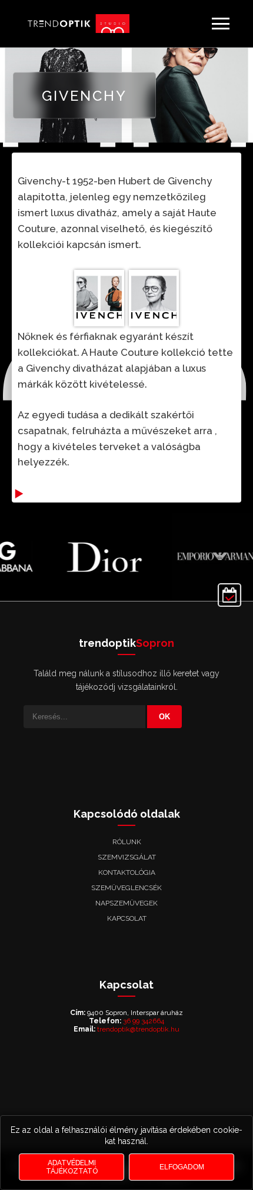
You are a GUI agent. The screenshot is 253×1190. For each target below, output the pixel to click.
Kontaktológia (126, 872)
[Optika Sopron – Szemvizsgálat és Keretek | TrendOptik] (76, 24)
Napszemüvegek (126, 903)
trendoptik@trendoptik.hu (138, 1029)
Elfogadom (181, 1167)
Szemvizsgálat (127, 857)
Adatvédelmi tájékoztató (72, 1167)
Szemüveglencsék (126, 888)
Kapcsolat (127, 918)
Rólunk (126, 842)
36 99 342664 (143, 1021)
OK (164, 716)
